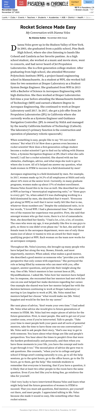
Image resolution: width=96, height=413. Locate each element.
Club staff (21, 3)
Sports (4, 17)
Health (80, 17)
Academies (54, 17)
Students (42, 17)
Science (89, 17)
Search (89, 2)
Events (21, 17)
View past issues (7, 4)
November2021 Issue (57, 38)
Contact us (75, 3)
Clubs (12, 17)
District (71, 17)
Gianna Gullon (39, 38)
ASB (63, 17)
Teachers (31, 17)
